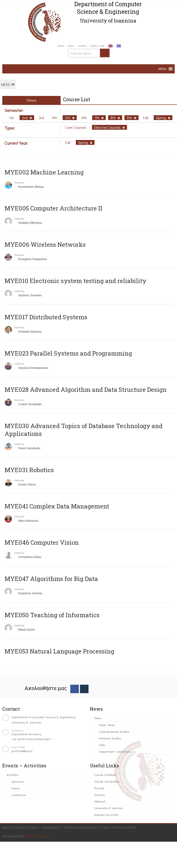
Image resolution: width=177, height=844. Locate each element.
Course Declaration (106, 781)
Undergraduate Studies (114, 731)
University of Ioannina (108, 808)
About (71, 45)
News (97, 718)
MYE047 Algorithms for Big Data (51, 579)
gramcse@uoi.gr (22, 751)
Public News (107, 725)
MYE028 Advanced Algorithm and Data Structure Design (86, 389)
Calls (102, 745)
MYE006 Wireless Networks (45, 244)
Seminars (17, 781)
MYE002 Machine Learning (44, 172)
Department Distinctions (115, 751)
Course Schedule (105, 775)
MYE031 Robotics (29, 470)
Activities (12, 775)
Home (60, 45)
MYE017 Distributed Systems (46, 317)
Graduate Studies (110, 738)
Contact (82, 45)
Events (15, 788)
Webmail (99, 801)
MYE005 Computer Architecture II (53, 208)
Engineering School (106, 814)
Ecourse (99, 788)
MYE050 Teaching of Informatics (52, 615)
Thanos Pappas (37, 835)
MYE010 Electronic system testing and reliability (75, 281)
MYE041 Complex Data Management (57, 506)
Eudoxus (99, 794)
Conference (18, 795)
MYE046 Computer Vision (42, 542)
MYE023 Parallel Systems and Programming (68, 353)
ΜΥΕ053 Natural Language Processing (59, 651)
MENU (6, 84)
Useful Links (97, 45)
